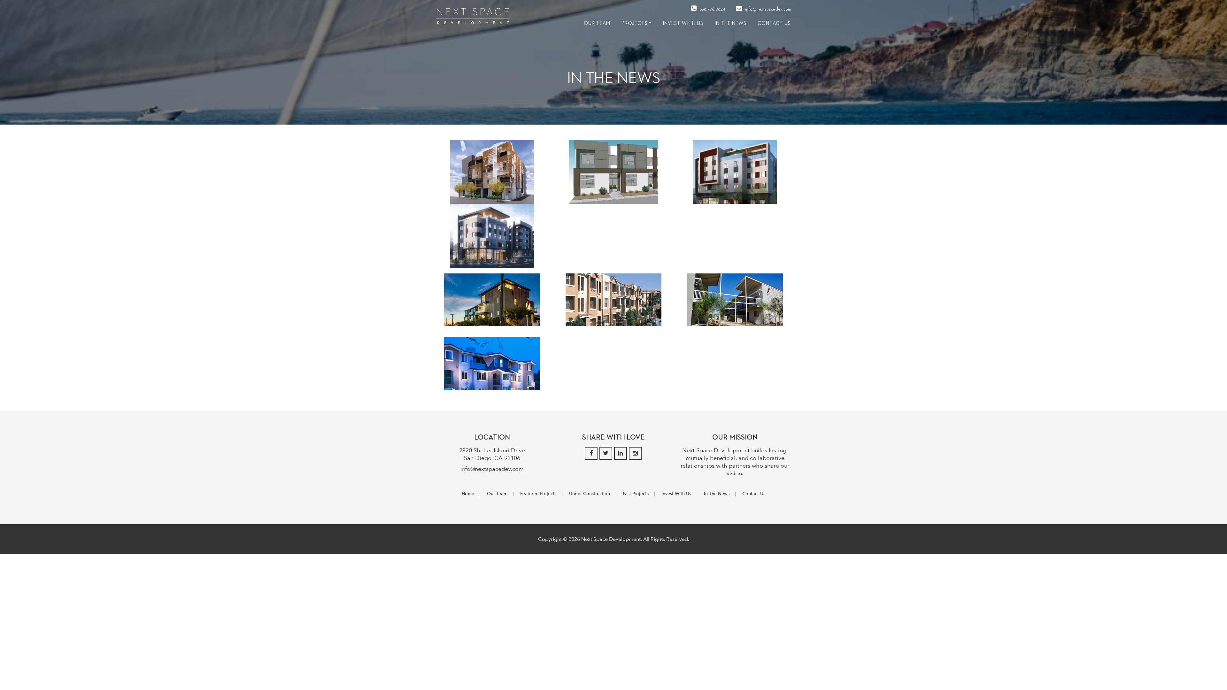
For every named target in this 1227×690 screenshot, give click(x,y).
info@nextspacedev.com (767, 9)
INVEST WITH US (683, 23)
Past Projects (636, 494)
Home (468, 494)
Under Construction (589, 494)
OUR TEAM (597, 23)
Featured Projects (538, 494)
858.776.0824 (711, 9)
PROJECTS (634, 23)
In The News (730, 23)
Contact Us (774, 23)
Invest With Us (676, 494)
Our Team (497, 494)
